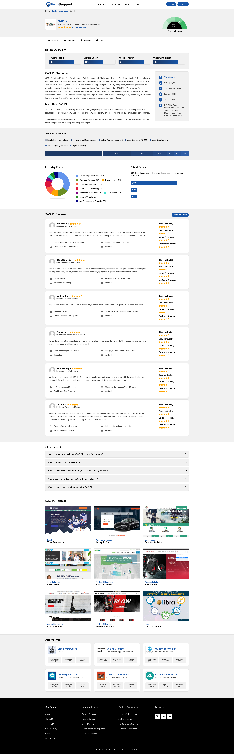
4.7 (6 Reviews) (79, 27)
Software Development (127, 729)
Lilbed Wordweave (67, 648)
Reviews (87, 40)
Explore (100, 4)
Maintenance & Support (128, 724)
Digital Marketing (88, 724)
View (68, 526)
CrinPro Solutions (115, 648)
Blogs (47, 733)
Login (171, 4)
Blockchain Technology (128, 714)
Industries (70, 40)
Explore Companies (60, 11)
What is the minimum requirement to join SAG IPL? (70, 487)
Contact (138, 4)
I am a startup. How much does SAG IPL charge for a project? (75, 454)
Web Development (89, 733)
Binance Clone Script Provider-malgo (166, 674)
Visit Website (169, 77)
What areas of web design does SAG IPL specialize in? (73, 479)
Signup (183, 4)
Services (55, 40)
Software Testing (125, 719)
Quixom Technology (165, 648)
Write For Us (50, 738)
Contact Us (49, 719)
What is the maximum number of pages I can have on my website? (78, 470)
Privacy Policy (51, 729)
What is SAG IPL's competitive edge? (65, 462)
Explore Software (89, 719)
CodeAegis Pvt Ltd (68, 674)
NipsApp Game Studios (118, 674)
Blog (127, 4)
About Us (115, 4)
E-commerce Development (93, 729)
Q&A (101, 40)
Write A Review (180, 215)
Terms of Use (51, 724)
